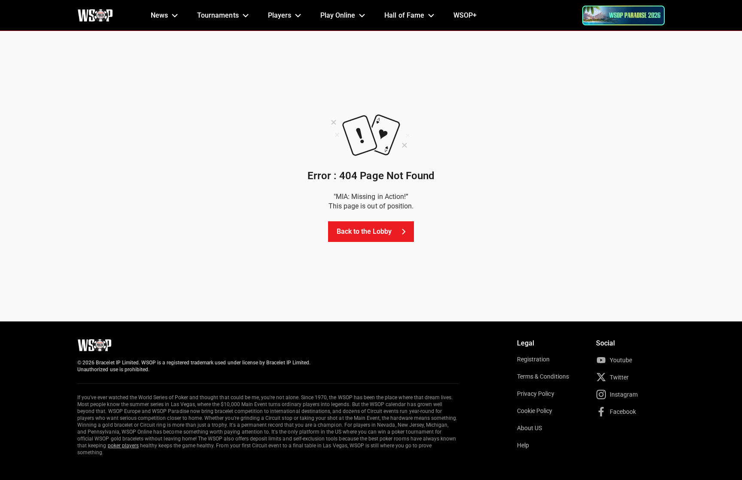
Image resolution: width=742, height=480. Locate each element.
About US (529, 428)
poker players (123, 446)
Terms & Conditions (543, 376)
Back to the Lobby (364, 231)
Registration (533, 359)
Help (523, 445)
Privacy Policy (535, 393)
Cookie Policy (535, 410)
